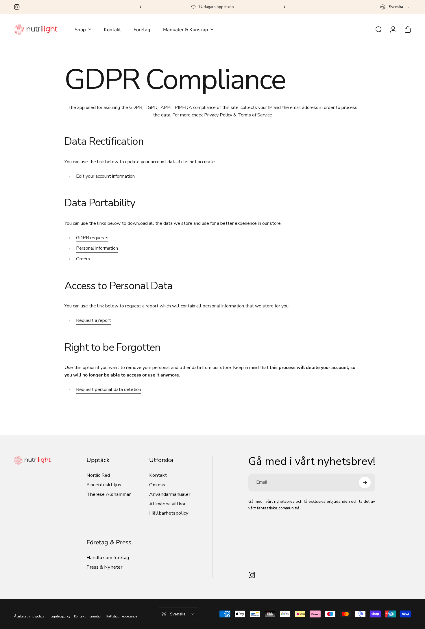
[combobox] (395, 7)
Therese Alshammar (108, 494)
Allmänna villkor (167, 504)
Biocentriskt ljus (103, 485)
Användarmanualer (169, 494)
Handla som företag (107, 558)
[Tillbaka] (141, 7)
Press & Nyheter (104, 567)
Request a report (93, 320)
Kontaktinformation (88, 616)
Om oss (157, 485)
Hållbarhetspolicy (169, 513)
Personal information (97, 248)
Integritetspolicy (59, 616)
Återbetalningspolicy (29, 616)
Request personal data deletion (108, 389)
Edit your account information (105, 176)
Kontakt (158, 475)
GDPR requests (92, 238)
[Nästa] (283, 7)
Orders (83, 259)
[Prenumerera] (365, 482)
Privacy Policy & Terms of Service (238, 115)
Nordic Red (98, 475)
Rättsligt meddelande (121, 616)
